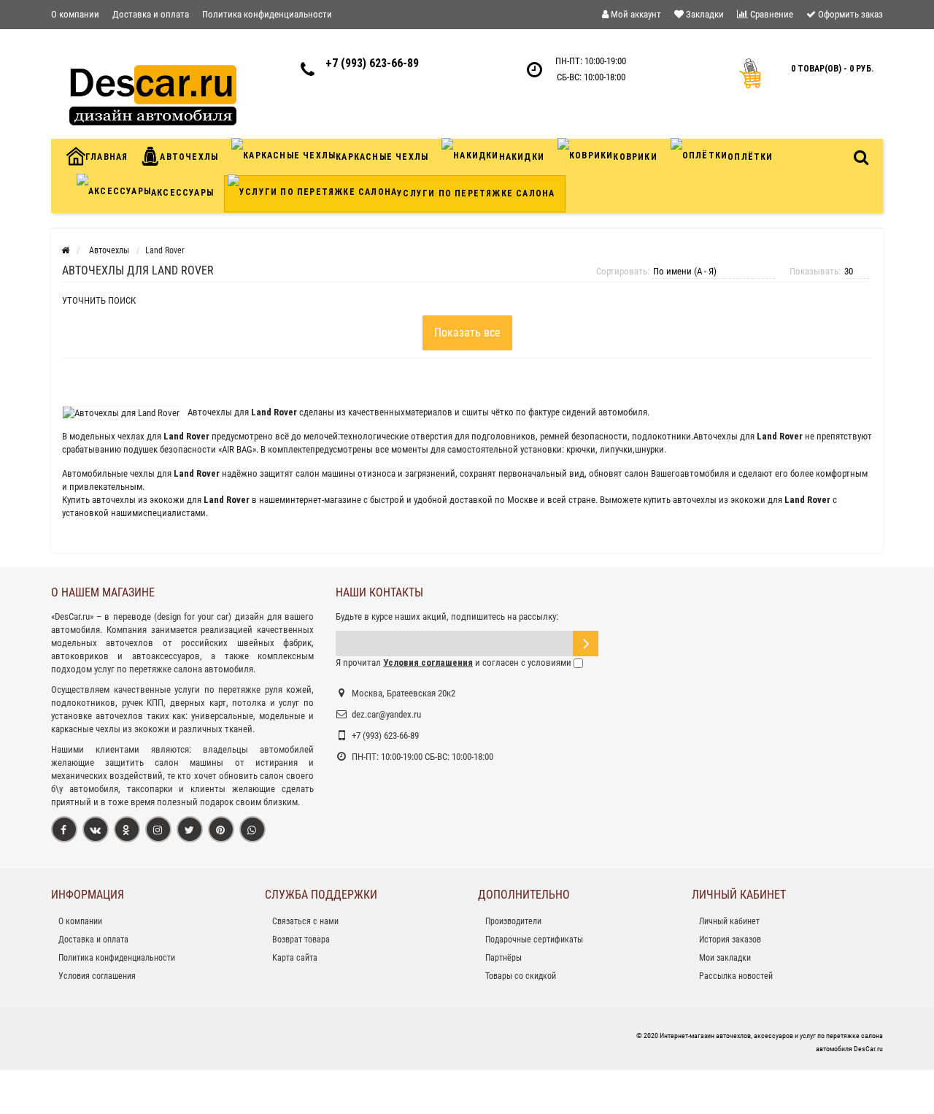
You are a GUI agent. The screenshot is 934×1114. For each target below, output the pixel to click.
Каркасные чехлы (382, 157)
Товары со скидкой (520, 976)
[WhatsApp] (252, 829)
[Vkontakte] (95, 829)
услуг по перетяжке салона (148, 669)
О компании (75, 14)
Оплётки (750, 157)
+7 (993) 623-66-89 (372, 63)
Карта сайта (294, 958)
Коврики (635, 157)
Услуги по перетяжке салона (476, 193)
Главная (106, 157)
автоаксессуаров (166, 655)
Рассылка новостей (736, 976)
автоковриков (80, 655)
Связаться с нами (305, 921)
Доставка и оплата (150, 14)
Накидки (521, 157)
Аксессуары (182, 193)
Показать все (467, 332)
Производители (513, 921)
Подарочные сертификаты (534, 939)
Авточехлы (189, 157)
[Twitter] (190, 829)
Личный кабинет (729, 921)
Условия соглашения (97, 976)
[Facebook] (64, 829)
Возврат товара (301, 939)
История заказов (730, 939)
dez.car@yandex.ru (386, 714)
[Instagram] (158, 829)
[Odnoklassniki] (127, 829)
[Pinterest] (221, 829)
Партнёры (503, 958)
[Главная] (65, 250)
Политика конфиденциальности (267, 14)
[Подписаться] (585, 643)
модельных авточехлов (102, 642)
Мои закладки (725, 958)
